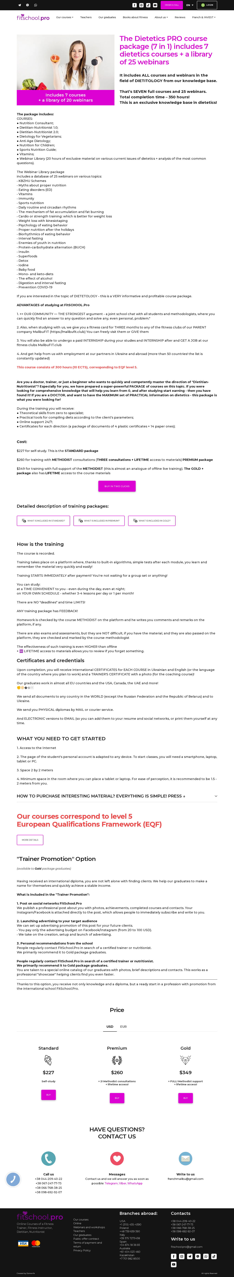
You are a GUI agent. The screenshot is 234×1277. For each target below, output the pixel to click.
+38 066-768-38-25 (183, 1228)
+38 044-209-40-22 (183, 1221)
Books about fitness (135, 17)
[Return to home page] (33, 17)
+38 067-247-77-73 (182, 1224)
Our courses (63, 17)
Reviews (180, 17)
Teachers (86, 17)
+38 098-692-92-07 (183, 1231)
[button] (19, 5)
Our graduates (107, 17)
